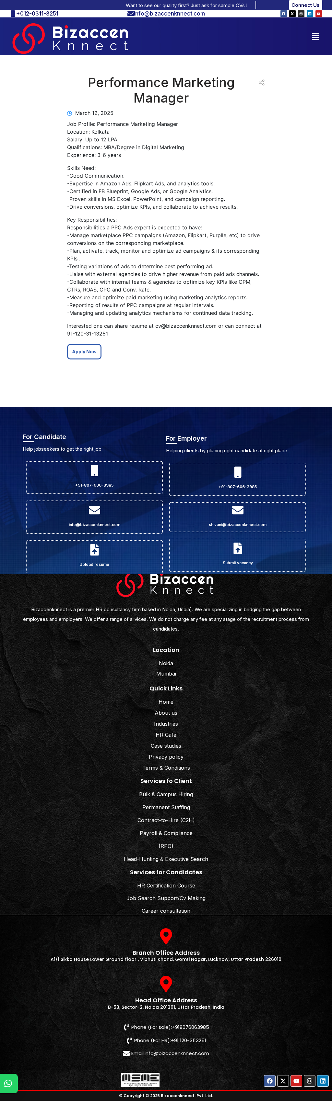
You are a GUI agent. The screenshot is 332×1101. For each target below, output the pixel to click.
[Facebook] (283, 13)
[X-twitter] (292, 13)
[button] (315, 36)
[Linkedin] (310, 13)
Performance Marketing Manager (161, 90)
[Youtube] (318, 13)
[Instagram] (301, 13)
